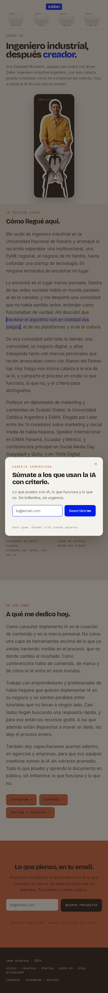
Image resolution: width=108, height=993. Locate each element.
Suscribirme (80, 511)
